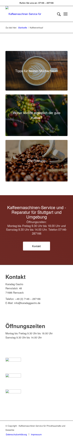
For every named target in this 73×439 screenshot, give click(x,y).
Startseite (22, 27)
